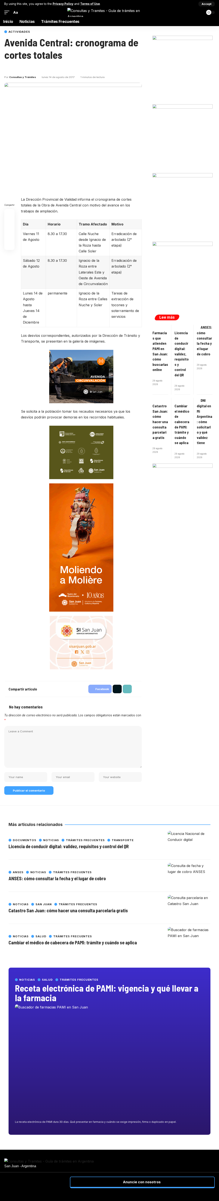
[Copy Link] (23, 67)
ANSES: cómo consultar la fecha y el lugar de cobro (57, 878)
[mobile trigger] (8, 12)
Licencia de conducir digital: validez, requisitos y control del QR (182, 354)
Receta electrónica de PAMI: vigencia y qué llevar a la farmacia (106, 993)
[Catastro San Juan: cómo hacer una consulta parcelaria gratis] (189, 908)
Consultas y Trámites (22, 77)
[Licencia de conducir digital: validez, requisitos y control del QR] (189, 844)
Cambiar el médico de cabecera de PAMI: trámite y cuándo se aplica (73, 942)
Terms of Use (90, 4)
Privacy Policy (63, 4)
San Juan (44, 904)
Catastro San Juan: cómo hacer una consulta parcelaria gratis (160, 422)
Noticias (27, 979)
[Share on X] (15, 67)
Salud (47, 979)
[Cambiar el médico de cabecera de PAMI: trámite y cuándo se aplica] (189, 940)
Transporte (123, 840)
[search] (200, 12)
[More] (30, 67)
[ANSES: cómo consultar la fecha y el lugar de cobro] (189, 876)
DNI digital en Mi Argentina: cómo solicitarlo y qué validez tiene (204, 421)
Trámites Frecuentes (79, 979)
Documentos (24, 840)
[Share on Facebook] (7, 67)
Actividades (19, 31)
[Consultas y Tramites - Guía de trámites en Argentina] (109, 12)
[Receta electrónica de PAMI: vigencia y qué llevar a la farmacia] (109, 1061)
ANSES (18, 872)
